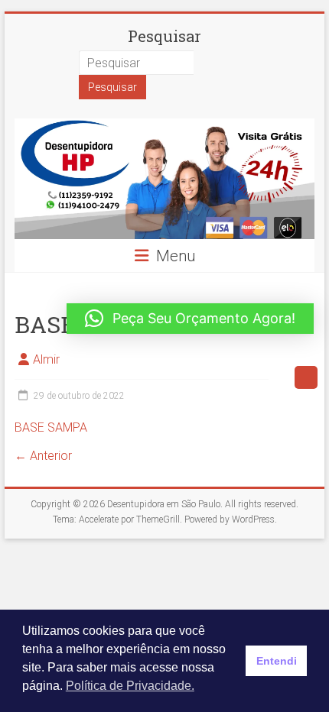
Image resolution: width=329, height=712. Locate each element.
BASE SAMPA (51, 427)
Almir (46, 359)
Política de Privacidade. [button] (130, 685)
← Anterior (43, 455)
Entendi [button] (276, 661)
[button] (190, 318)
